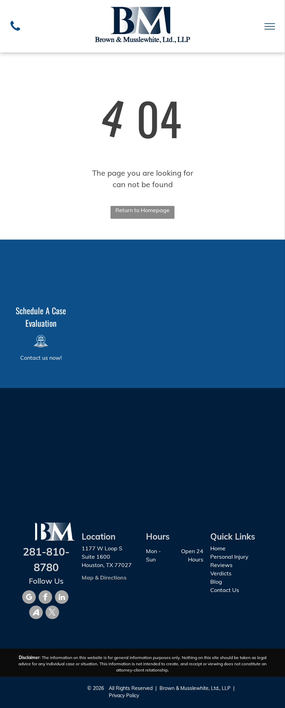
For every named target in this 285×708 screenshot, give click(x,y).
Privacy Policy (124, 695)
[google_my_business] (29, 598)
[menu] (270, 26)
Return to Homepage (142, 210)
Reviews (221, 564)
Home (218, 548)
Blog (216, 581)
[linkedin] (61, 598)
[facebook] (45, 598)
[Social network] (36, 613)
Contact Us (224, 589)
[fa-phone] (15, 32)
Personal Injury (229, 556)
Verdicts (220, 573)
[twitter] (52, 613)
